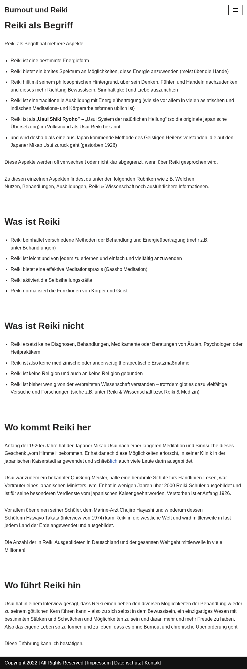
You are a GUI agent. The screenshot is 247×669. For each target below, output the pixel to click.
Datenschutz (127, 662)
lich (113, 461)
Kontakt (153, 662)
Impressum (99, 662)
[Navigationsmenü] (235, 10)
